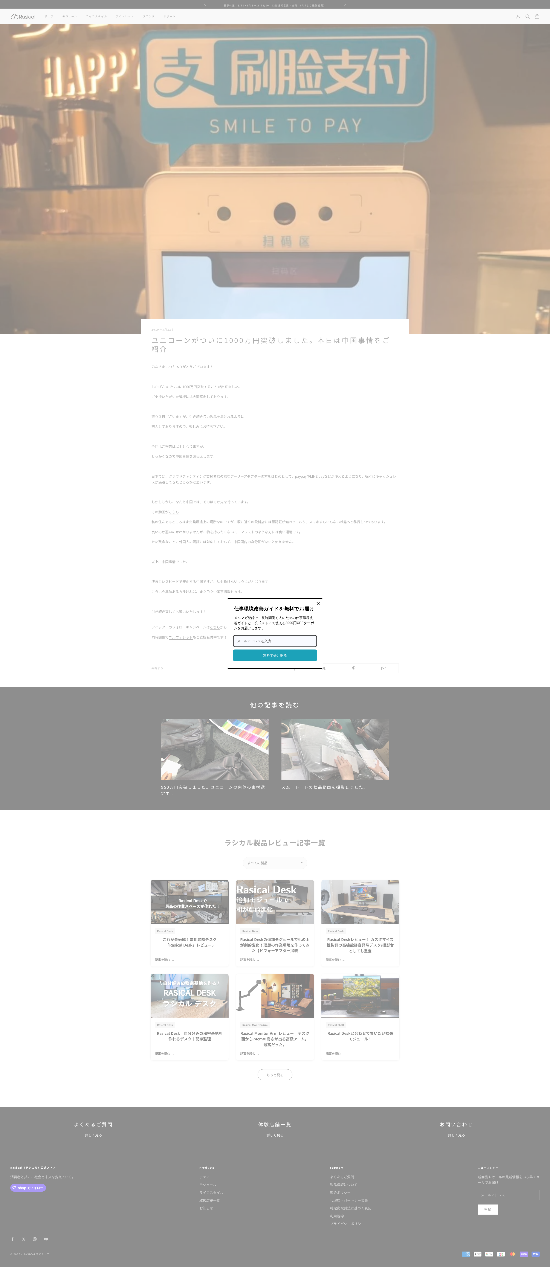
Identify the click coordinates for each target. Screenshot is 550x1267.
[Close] (318, 603)
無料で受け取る (275, 655)
